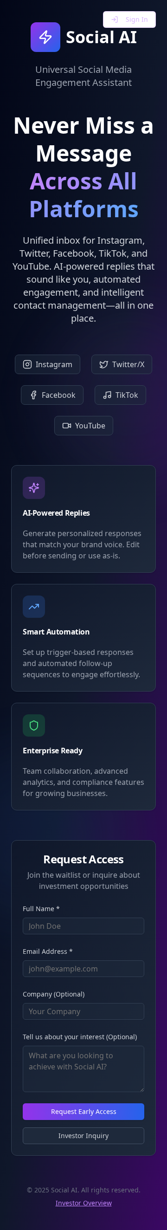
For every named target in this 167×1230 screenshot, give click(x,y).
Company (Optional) (53, 994)
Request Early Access (83, 1111)
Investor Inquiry (83, 1135)
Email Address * (48, 951)
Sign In (137, 19)
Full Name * (41, 908)
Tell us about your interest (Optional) (80, 1036)
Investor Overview (84, 1202)
